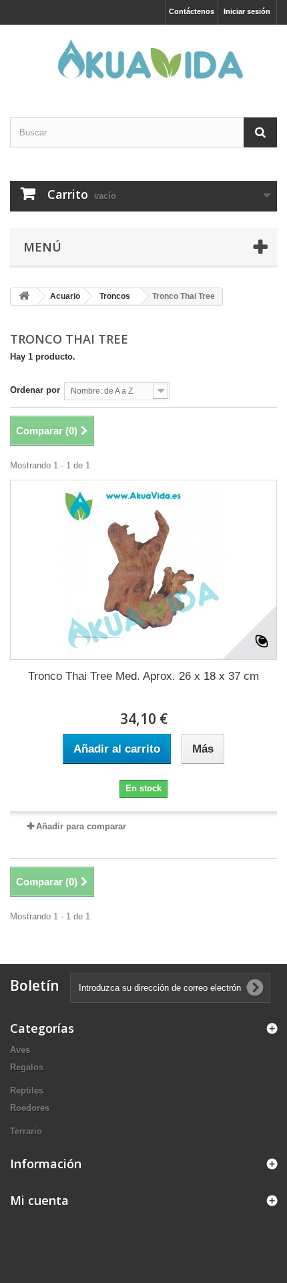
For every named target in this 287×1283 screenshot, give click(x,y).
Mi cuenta (39, 1200)
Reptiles (26, 1091)
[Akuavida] (143, 59)
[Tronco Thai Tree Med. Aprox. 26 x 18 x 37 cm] (143, 569)
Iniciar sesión (247, 11)
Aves (20, 1050)
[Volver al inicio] (24, 296)
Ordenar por (35, 390)
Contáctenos (191, 11)
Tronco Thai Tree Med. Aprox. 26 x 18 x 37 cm (143, 676)
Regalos (26, 1067)
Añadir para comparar (81, 826)
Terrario (26, 1131)
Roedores (29, 1108)
